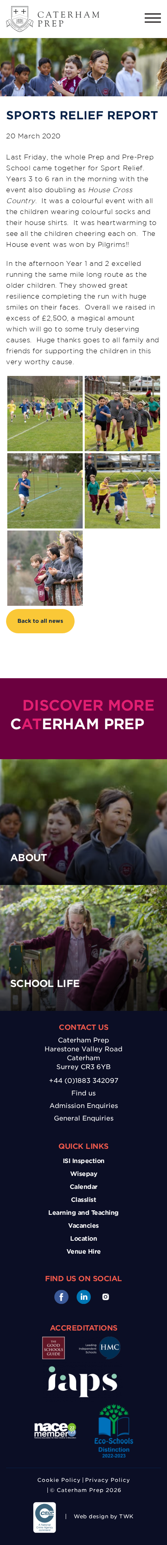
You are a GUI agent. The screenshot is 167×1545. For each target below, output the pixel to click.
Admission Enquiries (83, 1106)
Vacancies (83, 1225)
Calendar (84, 1187)
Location (83, 1238)
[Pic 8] (122, 459)
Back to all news (40, 621)
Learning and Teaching (83, 1212)
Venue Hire (83, 1251)
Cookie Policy (59, 1480)
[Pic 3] (45, 381)
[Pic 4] (45, 459)
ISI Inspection (84, 1161)
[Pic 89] (45, 536)
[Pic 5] (122, 381)
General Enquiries (83, 1118)
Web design (91, 1516)
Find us (83, 1093)
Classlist (83, 1199)
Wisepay (83, 1174)
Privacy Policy (107, 1480)
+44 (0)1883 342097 (83, 1080)
